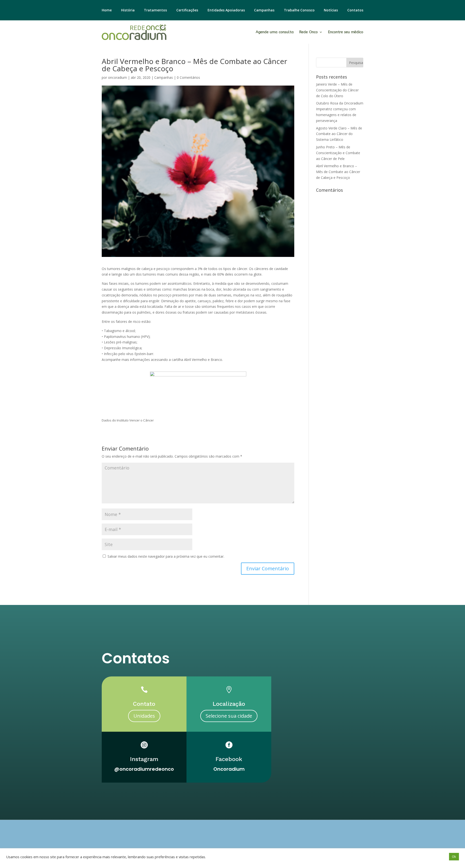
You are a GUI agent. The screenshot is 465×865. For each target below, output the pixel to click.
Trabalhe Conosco (299, 10)
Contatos (355, 10)
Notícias (331, 10)
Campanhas (264, 10)
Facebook (229, 759)
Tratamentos (155, 10)
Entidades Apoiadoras (226, 10)
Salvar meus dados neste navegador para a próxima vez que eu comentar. (166, 556)
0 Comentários (188, 77)
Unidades (144, 716)
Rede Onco (308, 32)
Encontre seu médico (345, 32)
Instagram (144, 759)
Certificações (187, 10)
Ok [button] (454, 856)
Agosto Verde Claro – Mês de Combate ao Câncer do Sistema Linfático (339, 134)
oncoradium (117, 77)
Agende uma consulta (275, 32)
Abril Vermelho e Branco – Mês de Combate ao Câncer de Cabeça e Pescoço (338, 172)
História (128, 10)
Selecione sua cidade (229, 716)
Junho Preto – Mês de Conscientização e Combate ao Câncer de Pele (338, 153)
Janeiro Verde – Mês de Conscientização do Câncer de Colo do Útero (337, 90)
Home (107, 10)
